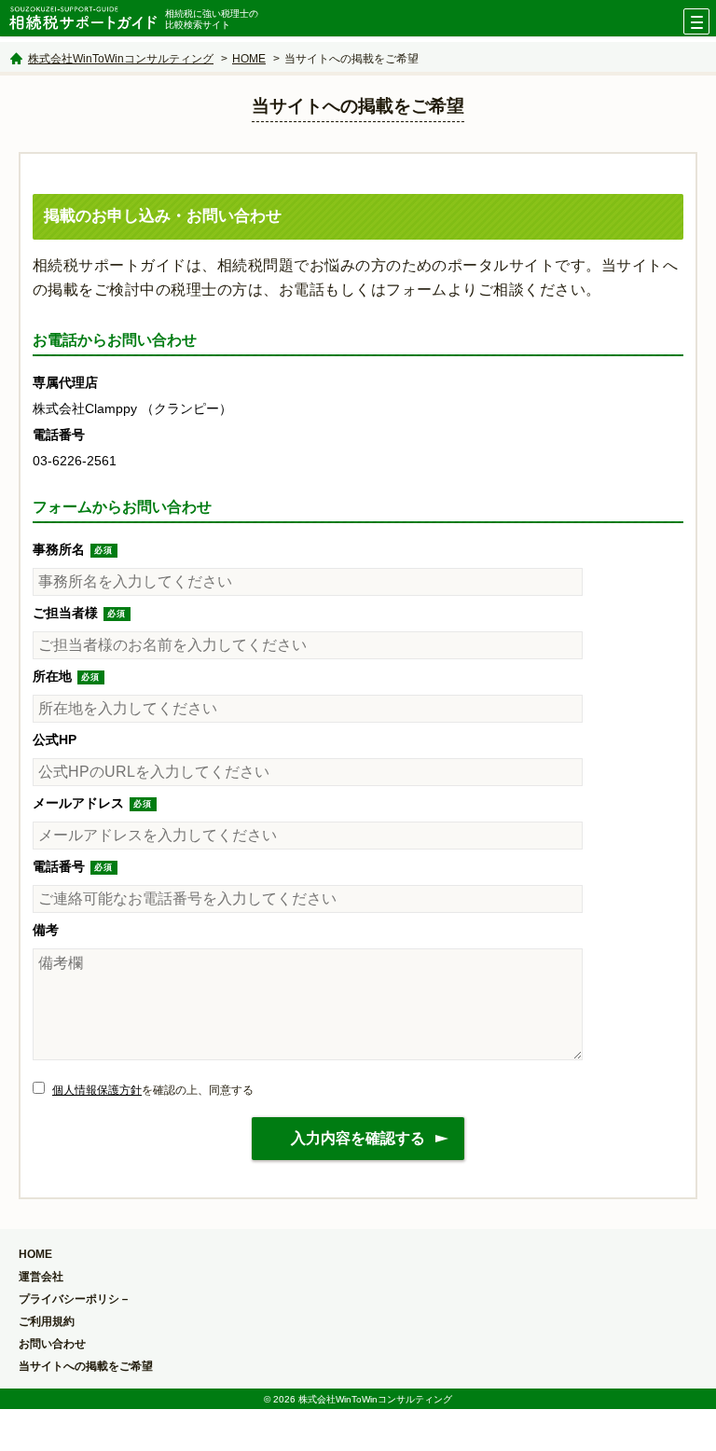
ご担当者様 (65, 612)
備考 (46, 929)
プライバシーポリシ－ (75, 1299)
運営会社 (41, 1276)
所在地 (52, 676)
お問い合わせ (52, 1343)
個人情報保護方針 (97, 1090)
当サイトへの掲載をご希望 (86, 1366)
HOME (249, 58)
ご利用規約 (47, 1321)
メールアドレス (78, 802)
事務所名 (59, 549)
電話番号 (59, 866)
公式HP (54, 739)
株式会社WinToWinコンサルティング (120, 58)
